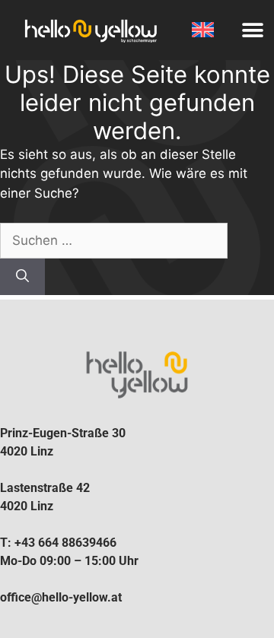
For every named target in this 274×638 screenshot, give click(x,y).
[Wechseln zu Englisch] (202, 29)
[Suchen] (22, 277)
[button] (252, 30)
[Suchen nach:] (114, 240)
